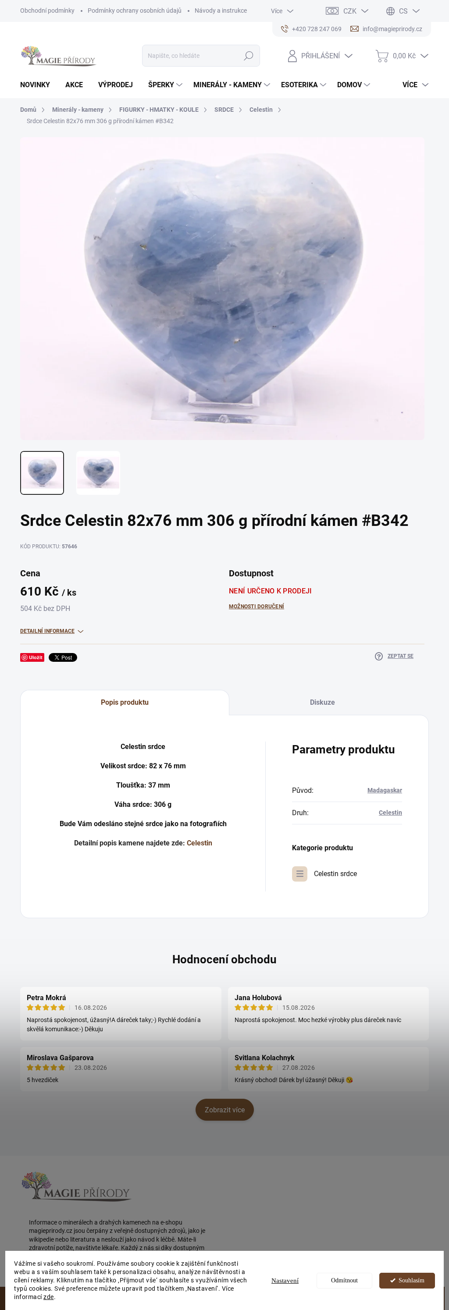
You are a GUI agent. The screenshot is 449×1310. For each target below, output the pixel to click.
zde (48, 1296)
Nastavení (285, 1280)
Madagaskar (384, 790)
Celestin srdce (335, 874)
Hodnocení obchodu (224, 959)
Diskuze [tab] (322, 702)
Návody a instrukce (221, 10)
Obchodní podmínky (47, 10)
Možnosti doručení (256, 607)
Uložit (36, 657)
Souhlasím (411, 1280)
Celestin (199, 843)
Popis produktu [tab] (125, 702)
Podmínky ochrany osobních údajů (135, 10)
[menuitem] (38, 85)
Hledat (248, 55)
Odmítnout (344, 1280)
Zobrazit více (225, 1110)
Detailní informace (47, 631)
